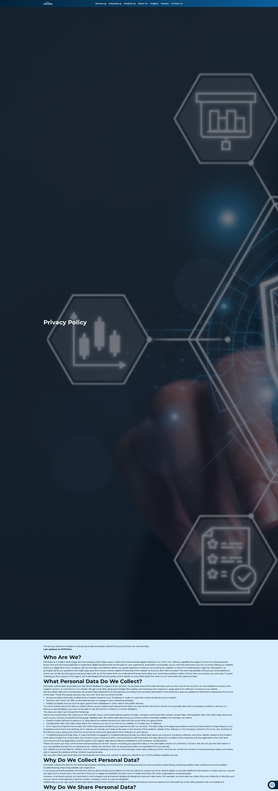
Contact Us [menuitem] (177, 3)
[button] (47, 3)
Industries (114, 3)
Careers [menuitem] (165, 3)
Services (99, 3)
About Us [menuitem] (143, 3)
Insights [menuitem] (154, 3)
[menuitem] (100, 3)
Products (128, 3)
